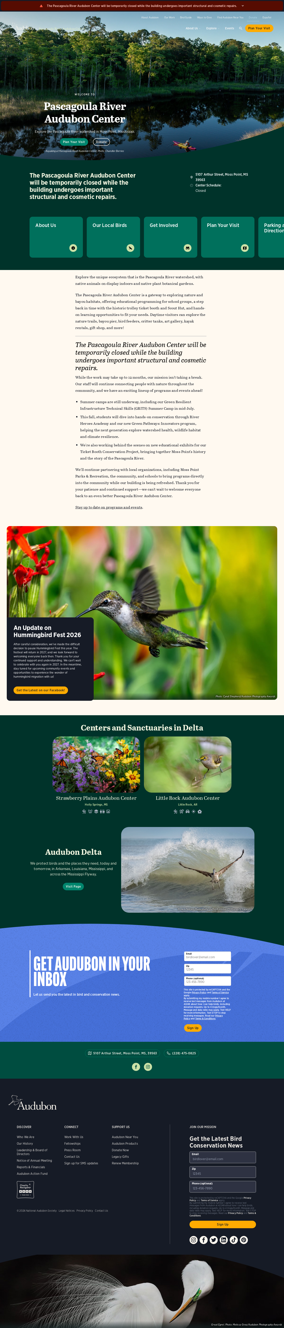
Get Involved (164, 225)
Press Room (72, 1150)
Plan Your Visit (259, 28)
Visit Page (73, 886)
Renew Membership (125, 1163)
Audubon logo (22, 26)
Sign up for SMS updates (81, 1163)
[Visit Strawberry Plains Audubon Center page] (96, 776)
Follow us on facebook (136, 1067)
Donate (253, 17)
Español (267, 17)
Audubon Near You (125, 1137)
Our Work (169, 17)
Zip (188, 966)
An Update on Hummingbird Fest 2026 (47, 631)
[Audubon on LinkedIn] (224, 1240)
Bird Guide (186, 17)
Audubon (32, 1102)
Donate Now (120, 1150)
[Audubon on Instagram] (194, 1240)
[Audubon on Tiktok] (234, 1240)
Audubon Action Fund (32, 1174)
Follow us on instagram (148, 1067)
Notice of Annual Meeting (34, 1160)
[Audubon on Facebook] (204, 1240)
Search (241, 28)
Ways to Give (204, 17)
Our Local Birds (110, 225)
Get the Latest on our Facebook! (41, 690)
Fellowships (72, 1143)
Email (189, 953)
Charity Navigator (25, 1189)
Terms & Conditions (205, 1018)
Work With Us (73, 1137)
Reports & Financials (31, 1167)
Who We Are (25, 1137)
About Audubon (150, 17)
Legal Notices (67, 1210)
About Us (192, 28)
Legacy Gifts (120, 1157)
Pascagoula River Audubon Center (62, 28)
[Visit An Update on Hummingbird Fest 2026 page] (142, 613)
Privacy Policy (199, 992)
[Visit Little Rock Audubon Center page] (187, 776)
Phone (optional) (195, 978)
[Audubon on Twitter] (214, 1240)
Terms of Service (220, 992)
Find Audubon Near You (230, 17)
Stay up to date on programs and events (108, 507)
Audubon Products (125, 1143)
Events (229, 28)
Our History (25, 1143)
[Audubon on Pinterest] (244, 1240)
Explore (211, 28)
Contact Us (72, 1157)
